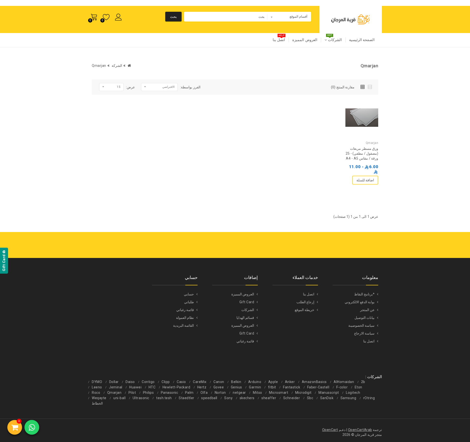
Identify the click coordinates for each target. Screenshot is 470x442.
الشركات (334, 40)
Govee (218, 387)
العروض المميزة (304, 40)
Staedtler (186, 398)
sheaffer (268, 398)
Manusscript (328, 393)
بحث (173, 17)
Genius (236, 387)
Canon (218, 382)
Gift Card (246, 302)
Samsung (348, 398)
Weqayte (99, 398)
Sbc (310, 398)
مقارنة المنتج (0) (342, 87)
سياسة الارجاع (364, 333)
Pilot (132, 393)
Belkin (236, 382)
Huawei (135, 387)
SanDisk (327, 398)
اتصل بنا (279, 40)
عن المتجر (367, 310)
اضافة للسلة (365, 180)
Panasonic (169, 393)
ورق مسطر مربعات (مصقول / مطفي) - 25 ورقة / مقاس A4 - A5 (362, 153)
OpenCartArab (360, 430)
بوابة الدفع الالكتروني (360, 302)
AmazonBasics (314, 382)
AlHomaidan (344, 382)
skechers (247, 398)
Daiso (130, 382)
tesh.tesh (164, 398)
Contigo (148, 382)
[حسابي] (119, 16)
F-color (342, 387)
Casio (181, 382)
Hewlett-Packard (176, 387)
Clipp (166, 382)
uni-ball (119, 398)
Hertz (202, 387)
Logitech (353, 393)
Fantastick (291, 387)
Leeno (97, 387)
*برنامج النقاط (364, 294)
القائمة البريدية (183, 325)
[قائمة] (370, 86)
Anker (290, 382)
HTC (152, 387)
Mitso (257, 393)
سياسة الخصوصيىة (361, 325)
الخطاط (97, 403)
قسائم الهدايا (245, 318)
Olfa (204, 393)
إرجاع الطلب (305, 302)
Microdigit (303, 393)
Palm (189, 393)
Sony (228, 398)
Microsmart (278, 393)
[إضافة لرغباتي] (362, 96)
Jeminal (115, 387)
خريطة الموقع (305, 310)
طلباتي (189, 302)
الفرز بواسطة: (190, 87)
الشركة (117, 66)
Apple (273, 382)
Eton (358, 387)
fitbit (272, 387)
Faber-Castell (318, 387)
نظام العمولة (185, 318)
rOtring (369, 398)
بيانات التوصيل (364, 318)
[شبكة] (364, 86)
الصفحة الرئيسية (362, 40)
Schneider (291, 398)
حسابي (189, 294)
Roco (96, 393)
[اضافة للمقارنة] (352, 96)
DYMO (97, 382)
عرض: (130, 87)
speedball (209, 398)
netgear (239, 393)
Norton (220, 393)
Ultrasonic (141, 398)
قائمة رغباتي (245, 341)
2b (363, 382)
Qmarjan (99, 66)
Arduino (254, 382)
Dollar (114, 382)
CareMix (200, 382)
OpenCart (330, 430)
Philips (148, 393)
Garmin (255, 387)
